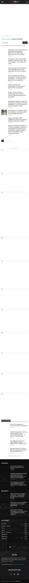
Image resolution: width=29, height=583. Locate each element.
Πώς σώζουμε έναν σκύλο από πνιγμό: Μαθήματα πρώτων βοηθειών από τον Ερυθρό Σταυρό (18, 442)
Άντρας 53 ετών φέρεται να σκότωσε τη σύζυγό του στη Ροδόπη (17, 467)
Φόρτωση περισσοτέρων (14, 455)
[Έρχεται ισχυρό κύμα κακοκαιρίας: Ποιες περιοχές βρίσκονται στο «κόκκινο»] (4, 87)
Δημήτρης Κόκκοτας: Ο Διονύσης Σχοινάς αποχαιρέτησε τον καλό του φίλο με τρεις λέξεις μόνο (19, 450)
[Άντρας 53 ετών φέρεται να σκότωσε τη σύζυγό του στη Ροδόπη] (5, 426)
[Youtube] (18, 574)
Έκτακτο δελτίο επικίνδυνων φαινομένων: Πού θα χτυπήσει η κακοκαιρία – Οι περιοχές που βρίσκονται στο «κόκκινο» (17, 78)
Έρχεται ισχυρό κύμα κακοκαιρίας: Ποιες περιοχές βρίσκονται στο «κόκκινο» (16, 86)
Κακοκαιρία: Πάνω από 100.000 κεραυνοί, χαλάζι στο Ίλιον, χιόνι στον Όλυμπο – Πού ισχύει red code (17, 61)
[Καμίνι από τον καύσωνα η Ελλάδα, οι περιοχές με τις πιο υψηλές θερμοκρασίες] (5, 504)
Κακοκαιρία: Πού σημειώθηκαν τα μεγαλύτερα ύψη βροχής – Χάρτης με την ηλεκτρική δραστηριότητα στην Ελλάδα (17, 52)
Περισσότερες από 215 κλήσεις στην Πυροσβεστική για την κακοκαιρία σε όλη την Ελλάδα (17, 69)
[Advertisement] (14, 19)
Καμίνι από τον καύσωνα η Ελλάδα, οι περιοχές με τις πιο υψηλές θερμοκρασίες (18, 504)
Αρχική (2, 36)
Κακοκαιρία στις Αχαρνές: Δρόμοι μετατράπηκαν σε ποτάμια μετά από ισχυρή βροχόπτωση (17, 112)
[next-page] (11, 141)
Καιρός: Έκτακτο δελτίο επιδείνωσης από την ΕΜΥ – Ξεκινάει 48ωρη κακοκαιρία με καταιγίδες (17, 95)
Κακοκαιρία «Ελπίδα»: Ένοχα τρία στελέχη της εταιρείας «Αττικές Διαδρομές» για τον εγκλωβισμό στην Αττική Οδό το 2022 (17, 104)
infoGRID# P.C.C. (17, 581)
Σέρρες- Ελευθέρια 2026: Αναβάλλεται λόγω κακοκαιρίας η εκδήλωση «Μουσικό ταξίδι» (17, 119)
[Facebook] (11, 574)
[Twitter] (14, 574)
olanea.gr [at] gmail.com (18, 564)
